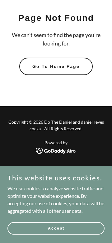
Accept (56, 228)
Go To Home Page (56, 66)
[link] (56, 150)
